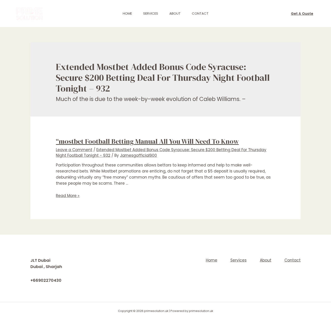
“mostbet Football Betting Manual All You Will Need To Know (147, 141)
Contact (200, 13)
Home (127, 13)
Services (150, 13)
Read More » (67, 195)
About (175, 13)
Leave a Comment (74, 149)
